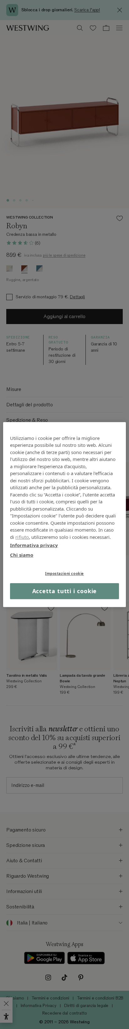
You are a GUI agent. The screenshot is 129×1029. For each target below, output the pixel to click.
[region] (64, 514)
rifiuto (22, 537)
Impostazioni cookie (64, 573)
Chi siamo (21, 555)
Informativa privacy (34, 545)
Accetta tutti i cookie (64, 591)
